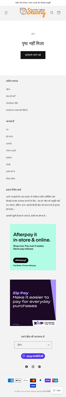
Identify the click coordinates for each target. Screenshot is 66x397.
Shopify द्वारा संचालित (44, 391)
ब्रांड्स (9, 157)
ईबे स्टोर (9, 136)
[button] (6, 12)
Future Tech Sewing (29, 391)
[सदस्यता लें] (48, 345)
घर (7, 129)
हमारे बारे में (10, 171)
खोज (8, 89)
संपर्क (8, 164)
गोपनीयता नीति (12, 103)
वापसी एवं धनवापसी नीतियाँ (16, 110)
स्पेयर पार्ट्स (11, 150)
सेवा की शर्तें (10, 96)
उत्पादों (9, 143)
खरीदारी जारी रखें (33, 54)
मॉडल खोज (10, 178)
